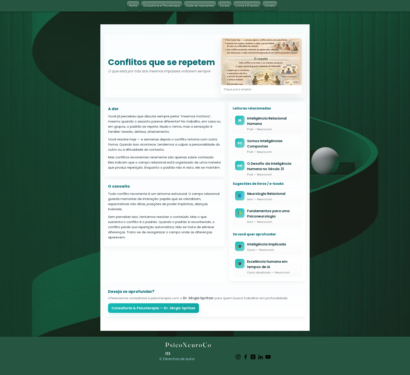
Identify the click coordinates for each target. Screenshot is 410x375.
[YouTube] (268, 357)
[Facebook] (245, 357)
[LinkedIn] (260, 357)
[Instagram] (238, 357)
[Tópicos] (253, 357)
